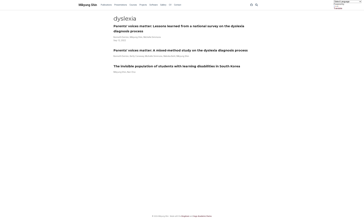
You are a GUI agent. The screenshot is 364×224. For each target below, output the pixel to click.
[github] (251, 5)
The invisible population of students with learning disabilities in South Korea (176, 66)
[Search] (256, 5)
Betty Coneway (137, 56)
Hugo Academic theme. (202, 216)
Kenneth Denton (121, 37)
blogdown (185, 216)
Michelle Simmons (152, 37)
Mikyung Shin (88, 5)
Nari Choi (131, 72)
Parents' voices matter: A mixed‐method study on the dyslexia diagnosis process (180, 50)
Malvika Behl (169, 56)
